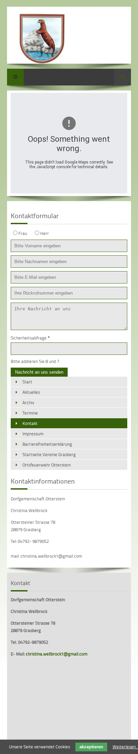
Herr (44, 233)
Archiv (28, 402)
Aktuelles (31, 392)
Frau (22, 233)
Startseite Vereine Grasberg (49, 454)
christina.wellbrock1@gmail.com (56, 654)
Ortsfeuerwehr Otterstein (46, 465)
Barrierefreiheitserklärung (47, 444)
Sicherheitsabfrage (30, 338)
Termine (30, 413)
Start (27, 382)
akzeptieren (91, 746)
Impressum (33, 434)
